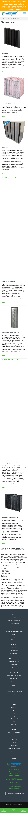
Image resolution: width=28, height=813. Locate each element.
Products (8, 18)
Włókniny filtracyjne (14, 656)
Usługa (14, 686)
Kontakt (14, 740)
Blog (14, 716)
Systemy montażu (14, 664)
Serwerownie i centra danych (14, 620)
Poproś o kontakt (14, 751)
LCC (14, 694)
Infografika (14, 724)
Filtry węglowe (14, 647)
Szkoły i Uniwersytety (14, 639)
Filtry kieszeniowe (14, 650)
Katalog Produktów (14, 678)
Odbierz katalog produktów (14, 748)
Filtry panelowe (14, 667)
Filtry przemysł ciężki (14, 658)
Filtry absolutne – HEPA (14, 661)
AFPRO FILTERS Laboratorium (14, 732)
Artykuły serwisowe (14, 672)
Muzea (13, 634)
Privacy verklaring (14, 769)
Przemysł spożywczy (14, 623)
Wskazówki (14, 707)
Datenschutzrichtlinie (14, 778)
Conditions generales (14, 788)
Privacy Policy (14, 773)
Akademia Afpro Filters (14, 697)
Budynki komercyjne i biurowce (14, 637)
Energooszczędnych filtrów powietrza (13, 681)
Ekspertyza (14, 710)
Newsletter (14, 753)
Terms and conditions (14, 775)
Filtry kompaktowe (14, 653)
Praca (14, 758)
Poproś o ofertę (14, 745)
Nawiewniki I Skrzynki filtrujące (14, 675)
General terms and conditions (14, 784)
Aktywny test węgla (14, 688)
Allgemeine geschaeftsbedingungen (14, 779)
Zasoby (14, 704)
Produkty (14, 644)
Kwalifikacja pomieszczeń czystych (14, 691)
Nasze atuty (14, 734)
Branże (14, 614)
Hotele (14, 628)
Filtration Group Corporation (16, 793)
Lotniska (14, 617)
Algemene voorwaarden (14, 771)
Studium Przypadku (14, 718)
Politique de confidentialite (14, 786)
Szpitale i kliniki (14, 626)
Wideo (14, 721)
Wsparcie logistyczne (14, 699)
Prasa (14, 713)
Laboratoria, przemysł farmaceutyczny (14, 631)
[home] (10, 13)
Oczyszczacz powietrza (14, 669)
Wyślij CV (14, 742)
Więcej (3, 71)
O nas (14, 729)
